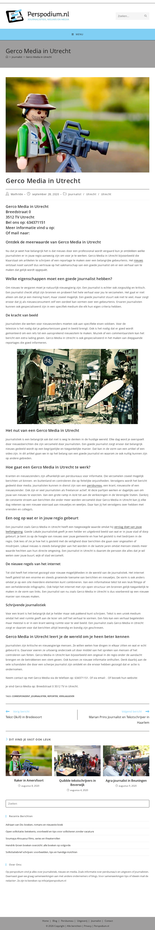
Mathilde (17, 194)
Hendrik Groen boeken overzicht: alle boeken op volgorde (38, 845)
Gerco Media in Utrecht (39, 57)
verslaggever (66, 696)
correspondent (21, 696)
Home (45, 920)
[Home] (7, 57)
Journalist (74, 194)
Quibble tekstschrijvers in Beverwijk (77, 782)
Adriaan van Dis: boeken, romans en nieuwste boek (34, 824)
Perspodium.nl (101, 926)
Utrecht (91, 194)
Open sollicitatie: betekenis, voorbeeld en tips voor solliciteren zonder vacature (50, 831)
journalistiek (38, 696)
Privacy (87, 926)
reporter (52, 696)
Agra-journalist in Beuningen (126, 780)
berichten (76, 926)
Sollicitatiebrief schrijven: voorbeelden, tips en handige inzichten (41, 852)
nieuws (138, 260)
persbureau (94, 485)
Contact (109, 920)
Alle (69, 926)
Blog (55, 920)
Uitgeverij (82, 920)
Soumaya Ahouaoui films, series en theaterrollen (33, 838)
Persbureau (67, 920)
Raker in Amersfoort (28, 780)
